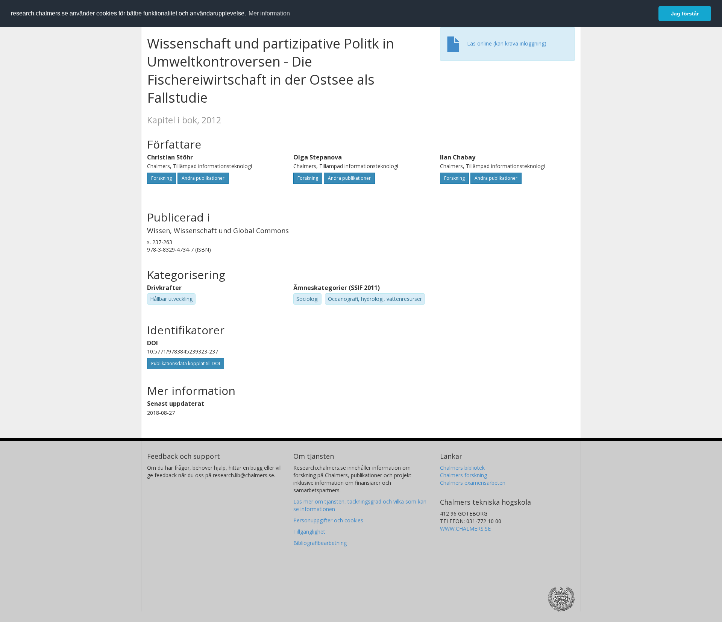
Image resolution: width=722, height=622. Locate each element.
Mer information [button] (269, 13)
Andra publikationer (203, 178)
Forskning (161, 178)
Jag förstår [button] (685, 14)
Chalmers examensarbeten (472, 482)
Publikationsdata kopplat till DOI (185, 363)
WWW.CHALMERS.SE (465, 528)
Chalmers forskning (463, 475)
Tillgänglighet (309, 531)
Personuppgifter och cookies (328, 520)
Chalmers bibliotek (462, 467)
